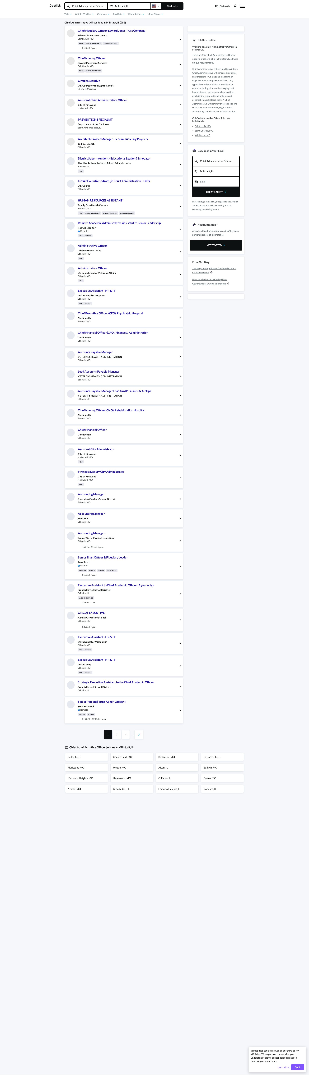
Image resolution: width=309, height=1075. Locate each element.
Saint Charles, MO (204, 130)
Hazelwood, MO (122, 778)
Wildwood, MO (202, 135)
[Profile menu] (235, 6)
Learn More (283, 1067)
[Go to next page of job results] (138, 734)
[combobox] (86, 6)
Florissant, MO (76, 767)
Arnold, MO (74, 788)
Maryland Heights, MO (80, 778)
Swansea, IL (210, 788)
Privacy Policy (217, 205)
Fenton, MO (119, 767)
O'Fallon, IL (164, 778)
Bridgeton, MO (166, 756)
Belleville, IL (74, 756)
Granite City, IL (121, 788)
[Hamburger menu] (242, 6)
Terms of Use (198, 205)
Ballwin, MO (210, 767)
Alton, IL (163, 767)
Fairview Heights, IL (169, 788)
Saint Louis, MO (203, 126)
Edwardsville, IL (212, 756)
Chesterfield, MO (122, 756)
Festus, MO (210, 778)
